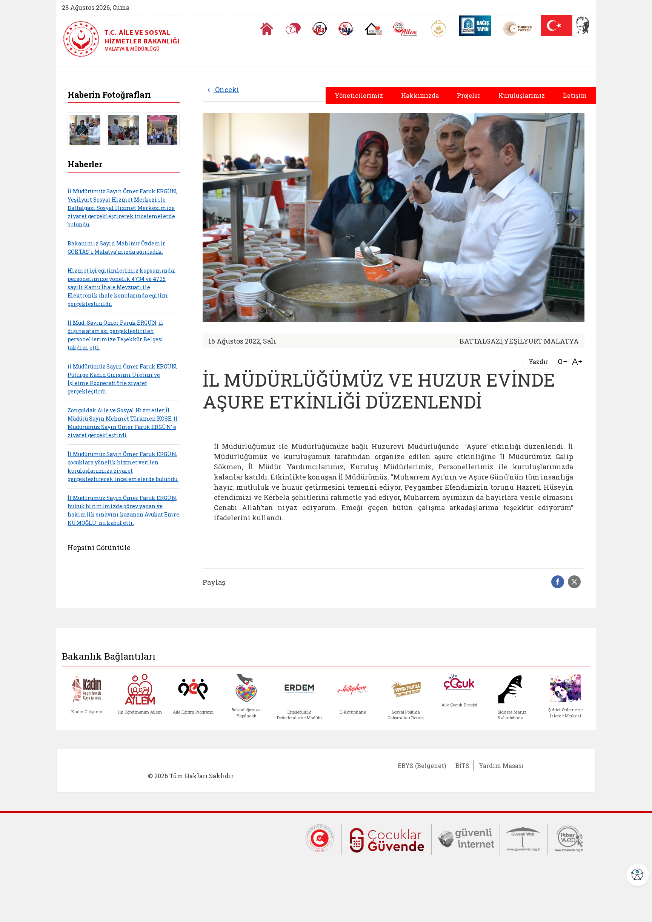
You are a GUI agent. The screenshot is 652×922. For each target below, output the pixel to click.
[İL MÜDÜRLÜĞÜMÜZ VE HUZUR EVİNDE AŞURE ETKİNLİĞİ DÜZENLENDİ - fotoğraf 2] (123, 129)
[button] (575, 217)
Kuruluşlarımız (521, 95)
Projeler (468, 95)
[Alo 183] (319, 28)
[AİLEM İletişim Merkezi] (405, 29)
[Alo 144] (346, 28)
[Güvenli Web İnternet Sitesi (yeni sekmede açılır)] (524, 837)
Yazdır (538, 361)
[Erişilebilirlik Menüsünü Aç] (637, 874)
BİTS (462, 765)
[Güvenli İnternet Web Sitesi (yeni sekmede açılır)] (465, 837)
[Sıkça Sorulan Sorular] (293, 28)
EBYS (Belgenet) (422, 765)
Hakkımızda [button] (420, 95)
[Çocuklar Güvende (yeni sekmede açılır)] (387, 838)
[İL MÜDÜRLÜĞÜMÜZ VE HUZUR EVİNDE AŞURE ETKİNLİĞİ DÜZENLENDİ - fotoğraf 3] (162, 129)
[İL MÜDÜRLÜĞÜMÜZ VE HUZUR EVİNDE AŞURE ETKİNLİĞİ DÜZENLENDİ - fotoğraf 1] (85, 129)
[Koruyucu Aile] (373, 29)
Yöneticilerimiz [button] (359, 95)
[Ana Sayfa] (266, 28)
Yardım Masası (501, 765)
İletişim (575, 95)
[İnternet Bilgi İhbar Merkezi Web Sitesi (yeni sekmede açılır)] (569, 837)
